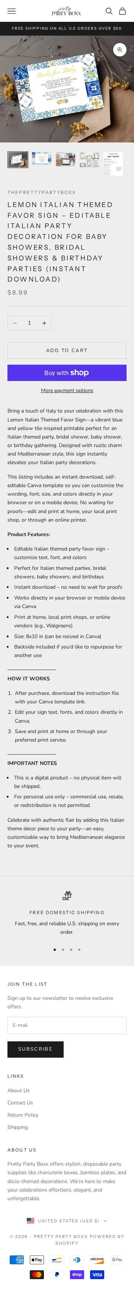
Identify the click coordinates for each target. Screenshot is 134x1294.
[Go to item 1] (17, 159)
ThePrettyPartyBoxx (41, 192)
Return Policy (22, 1115)
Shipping (17, 1127)
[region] (67, 914)
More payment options (67, 390)
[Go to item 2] (41, 158)
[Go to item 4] (89, 159)
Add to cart (67, 350)
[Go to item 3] (65, 159)
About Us (18, 1090)
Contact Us (20, 1102)
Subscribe (35, 1049)
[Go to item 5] (113, 164)
